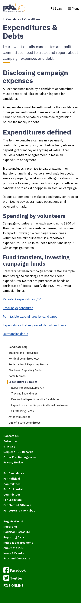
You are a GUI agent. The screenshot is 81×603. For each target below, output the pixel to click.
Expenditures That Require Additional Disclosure (39, 405)
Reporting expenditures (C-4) (23, 299)
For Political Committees (12, 481)
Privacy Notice (13, 462)
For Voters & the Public (19, 510)
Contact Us (11, 436)
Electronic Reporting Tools (24, 370)
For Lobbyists (12, 500)
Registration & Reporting (13, 524)
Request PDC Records (18, 452)
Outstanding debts (15, 334)
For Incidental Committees (13, 491)
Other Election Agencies (20, 457)
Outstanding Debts (22, 411)
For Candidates (13, 473)
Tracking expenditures (18, 308)
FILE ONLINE (13, 585)
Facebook (18, 570)
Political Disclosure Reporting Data (16, 534)
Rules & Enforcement (18, 542)
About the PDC (13, 548)
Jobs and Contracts (16, 558)
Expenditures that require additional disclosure (34, 325)
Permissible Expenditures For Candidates (35, 399)
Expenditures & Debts (22, 382)
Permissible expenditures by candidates (30, 316)
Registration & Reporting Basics (28, 364)
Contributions (16, 376)
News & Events (13, 553)
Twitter (16, 578)
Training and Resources (23, 352)
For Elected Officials (17, 505)
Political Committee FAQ (23, 358)
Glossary (9, 446)
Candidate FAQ (17, 347)
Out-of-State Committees (24, 422)
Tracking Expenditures (24, 393)
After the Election (19, 417)
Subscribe (10, 441)
